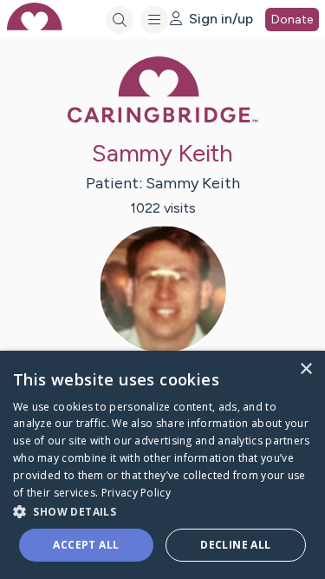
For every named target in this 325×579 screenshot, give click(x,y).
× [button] (305, 369)
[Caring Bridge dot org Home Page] (163, 119)
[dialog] (162, 465)
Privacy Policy (136, 492)
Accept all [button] (86, 544)
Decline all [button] (235, 544)
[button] (162, 511)
